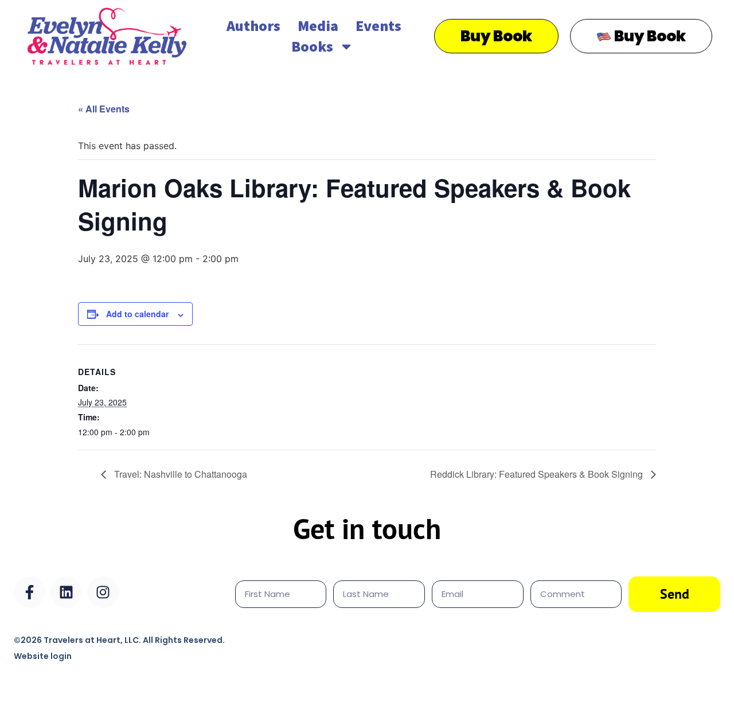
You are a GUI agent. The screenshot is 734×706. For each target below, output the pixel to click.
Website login (43, 656)
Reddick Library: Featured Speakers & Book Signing (537, 474)
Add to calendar (137, 313)
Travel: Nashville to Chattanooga (179, 474)
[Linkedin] (66, 592)
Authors (253, 25)
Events (378, 25)
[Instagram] (103, 592)
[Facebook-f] (29, 592)
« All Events (104, 108)
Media (318, 25)
